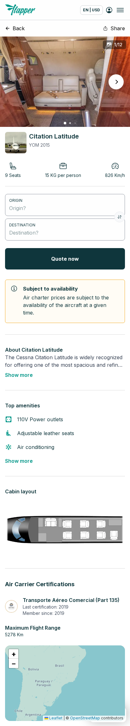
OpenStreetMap (85, 718)
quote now (65, 259)
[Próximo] (116, 81)
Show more (19, 375)
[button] (13, 654)
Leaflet (55, 718)
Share (117, 28)
